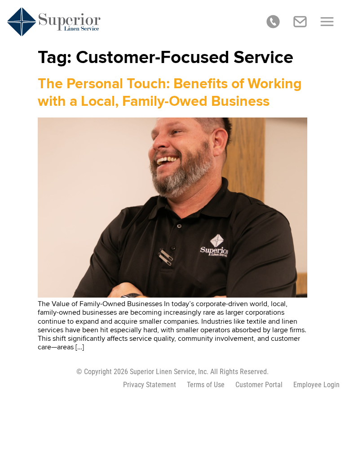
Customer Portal (259, 384)
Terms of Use (206, 384)
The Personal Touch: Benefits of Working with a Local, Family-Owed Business (170, 92)
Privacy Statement (149, 384)
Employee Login (316, 384)
